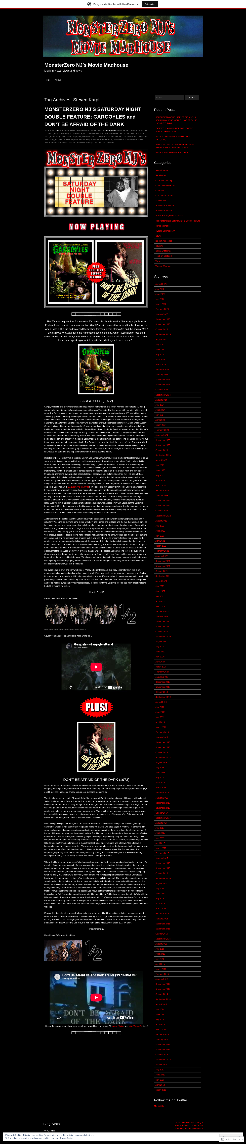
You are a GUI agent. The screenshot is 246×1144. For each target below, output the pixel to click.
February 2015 (162, 974)
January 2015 (161, 979)
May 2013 (160, 1080)
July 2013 (159, 1070)
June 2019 (160, 712)
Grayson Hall (104, 136)
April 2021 (160, 601)
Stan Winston (131, 139)
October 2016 (161, 873)
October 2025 (161, 329)
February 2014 (162, 1034)
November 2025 (162, 324)
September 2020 (163, 637)
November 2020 (162, 626)
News (158, 236)
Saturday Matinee (163, 251)
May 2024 (160, 415)
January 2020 (161, 677)
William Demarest (77, 142)
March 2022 (160, 546)
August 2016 (161, 883)
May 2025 (160, 354)
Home (48, 80)
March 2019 (160, 727)
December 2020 (162, 621)
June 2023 (160, 470)
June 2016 (160, 893)
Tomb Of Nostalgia (163, 256)
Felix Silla (66, 136)
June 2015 (160, 954)
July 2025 (159, 344)
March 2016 (160, 908)
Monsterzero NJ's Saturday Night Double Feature (81, 130)
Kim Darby (49, 139)
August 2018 (161, 762)
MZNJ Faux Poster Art (165, 231)
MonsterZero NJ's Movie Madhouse (86, 65)
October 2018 (161, 752)
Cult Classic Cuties (164, 195)
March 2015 (160, 969)
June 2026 (160, 294)
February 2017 (162, 853)
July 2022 (159, 526)
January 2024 (161, 435)
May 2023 (160, 475)
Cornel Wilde (76, 133)
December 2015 (162, 924)
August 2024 (161, 400)
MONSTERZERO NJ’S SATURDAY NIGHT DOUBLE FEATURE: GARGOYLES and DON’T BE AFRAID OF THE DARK (92, 117)
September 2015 (163, 939)
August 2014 (161, 1004)
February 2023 (162, 490)
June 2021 (160, 591)
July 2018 (159, 767)
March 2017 (160, 848)
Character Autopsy (163, 180)
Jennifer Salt (116, 136)
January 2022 (161, 556)
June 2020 (160, 652)
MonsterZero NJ (62, 139)
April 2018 (160, 783)
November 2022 (162, 505)
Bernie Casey (137, 130)
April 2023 (160, 480)
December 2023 (162, 440)
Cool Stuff (159, 190)
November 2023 (162, 445)
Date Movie (160, 200)
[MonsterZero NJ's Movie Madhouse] (123, 59)
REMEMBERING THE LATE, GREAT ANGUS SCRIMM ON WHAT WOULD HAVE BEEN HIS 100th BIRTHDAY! (176, 120)
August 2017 (161, 823)
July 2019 (159, 707)
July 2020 (159, 647)
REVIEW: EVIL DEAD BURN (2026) (171, 152)
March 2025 (160, 364)
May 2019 (160, 717)
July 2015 (159, 949)
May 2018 (160, 777)
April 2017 (160, 843)
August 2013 (161, 1065)
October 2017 (161, 813)
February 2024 (162, 430)
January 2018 (161, 798)
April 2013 (160, 1085)
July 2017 (159, 828)
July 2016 (159, 888)
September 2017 (163, 818)
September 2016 (163, 878)
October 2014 (161, 994)
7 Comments (108, 142)
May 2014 (160, 1019)
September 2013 (163, 1060)
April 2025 (160, 359)
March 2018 (160, 788)
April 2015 (160, 964)
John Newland (140, 136)
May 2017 (160, 838)
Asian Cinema (161, 170)
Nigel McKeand (78, 139)
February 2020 (162, 672)
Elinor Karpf (55, 136)
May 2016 (160, 898)
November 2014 (162, 989)
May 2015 (160, 959)
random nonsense (163, 241)
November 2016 (162, 868)
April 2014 (160, 1024)
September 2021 (163, 576)
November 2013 (162, 1050)
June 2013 (160, 1075)
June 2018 (160, 772)
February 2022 (162, 551)
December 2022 (162, 500)
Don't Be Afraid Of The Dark (95, 133)
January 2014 (161, 1039)
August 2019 (161, 702)
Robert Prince (106, 139)
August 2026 (161, 284)
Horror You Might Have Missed (169, 216)
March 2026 (160, 304)
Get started (150, 4)
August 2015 (161, 944)
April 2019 (160, 722)
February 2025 (162, 370)
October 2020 (161, 631)
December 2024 (162, 380)
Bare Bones (160, 175)
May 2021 (160, 596)
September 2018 (163, 757)
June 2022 (160, 531)
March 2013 (160, 1090)
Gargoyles (76, 136)
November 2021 (162, 566)
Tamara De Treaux (59, 142)
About (58, 80)
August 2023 (161, 460)
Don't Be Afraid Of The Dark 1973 (124, 133)
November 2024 (162, 385)
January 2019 (161, 737)
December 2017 (162, 803)
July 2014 (159, 1009)
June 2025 (160, 349)
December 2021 (162, 561)
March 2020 (160, 667)
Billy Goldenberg (61, 133)
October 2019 (161, 692)
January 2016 (161, 919)
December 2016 (162, 863)
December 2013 (162, 1045)
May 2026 (160, 299)
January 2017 (161, 858)
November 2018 (162, 747)
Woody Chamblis (93, 142)
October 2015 (161, 934)
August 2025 (161, 339)
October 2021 (161, 571)
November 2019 (162, 687)
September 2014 (163, 999)
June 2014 (160, 1014)
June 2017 (160, 833)
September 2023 (163, 455)
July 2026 (159, 289)
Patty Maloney (92, 139)
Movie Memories (163, 226)
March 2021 (160, 606)
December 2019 (162, 682)
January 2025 (161, 375)
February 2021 (162, 611)
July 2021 (159, 586)
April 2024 (160, 420)
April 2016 (160, 903)
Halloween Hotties (163, 211)
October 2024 (161, 390)
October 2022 (161, 510)
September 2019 (163, 697)
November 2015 (162, 929)
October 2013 (161, 1055)
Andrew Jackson (122, 130)
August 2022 (161, 521)
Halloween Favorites (164, 205)
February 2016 (162, 913)
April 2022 (160, 541)
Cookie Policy (66, 1138)
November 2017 (162, 808)
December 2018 (162, 742)
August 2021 (161, 581)
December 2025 (162, 319)
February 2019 (162, 732)
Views (158, 261)
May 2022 (160, 536)
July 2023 (159, 465)
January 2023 (161, 495)
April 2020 (160, 662)
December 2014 (162, 984)
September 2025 (163, 334)
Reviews (159, 246)
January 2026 (161, 314)
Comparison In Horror (165, 185)
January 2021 (161, 616)
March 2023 (160, 485)
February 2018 (162, 793)
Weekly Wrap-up (163, 266)
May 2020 (160, 657)
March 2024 (160, 425)
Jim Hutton (128, 136)
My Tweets (159, 1106)
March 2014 (160, 1029)
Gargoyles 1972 (89, 136)
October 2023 (161, 450)
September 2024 (163, 395)
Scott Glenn (118, 139)
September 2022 (163, 516)
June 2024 (160, 410)
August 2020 (161, 642)
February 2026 (162, 309)
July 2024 (159, 405)
